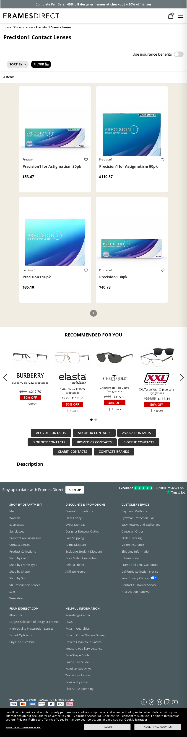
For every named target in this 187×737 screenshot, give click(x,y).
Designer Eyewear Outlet (82, 531)
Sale (12, 591)
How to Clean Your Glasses (83, 642)
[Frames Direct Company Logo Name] (31, 15)
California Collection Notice (140, 571)
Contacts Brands (114, 452)
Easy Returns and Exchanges (141, 524)
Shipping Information (136, 551)
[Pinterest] (159, 702)
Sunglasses (16, 531)
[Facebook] (144, 702)
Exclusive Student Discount (83, 551)
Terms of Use (53, 719)
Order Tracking (132, 538)
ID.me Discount (75, 545)
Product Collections (22, 551)
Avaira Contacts (136, 433)
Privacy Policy (27, 719)
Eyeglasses (16, 524)
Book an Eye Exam (77, 682)
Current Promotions (79, 511)
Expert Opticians (20, 635)
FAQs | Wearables (77, 628)
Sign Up (75, 490)
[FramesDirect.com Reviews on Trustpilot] (147, 490)
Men (12, 511)
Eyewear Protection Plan (138, 518)
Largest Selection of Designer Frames (34, 622)
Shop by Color (19, 558)
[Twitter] (151, 702)
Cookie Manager (136, 719)
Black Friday (73, 518)
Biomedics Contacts (94, 442)
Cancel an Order (132, 531)
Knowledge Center (77, 615)
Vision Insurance (133, 545)
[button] (182, 377)
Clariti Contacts (72, 452)
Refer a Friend (74, 565)
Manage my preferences (23, 727)
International (130, 558)
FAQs (69, 622)
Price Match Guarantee (80, 558)
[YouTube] (175, 702)
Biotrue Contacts (138, 442)
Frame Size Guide (77, 662)
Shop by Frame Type (23, 565)
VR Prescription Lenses (24, 585)
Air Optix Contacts (94, 433)
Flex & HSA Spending (79, 689)
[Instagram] (167, 702)
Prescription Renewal (136, 591)
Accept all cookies (158, 727)
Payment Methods (134, 511)
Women (14, 518)
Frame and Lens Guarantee (140, 565)
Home (7, 27)
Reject (107, 727)
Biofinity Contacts (49, 442)
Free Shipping (74, 538)
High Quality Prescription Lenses (31, 628)
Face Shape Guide (77, 655)
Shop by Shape (19, 571)
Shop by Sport (19, 578)
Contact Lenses (24, 27)
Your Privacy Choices (136, 578)
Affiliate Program (76, 571)
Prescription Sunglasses (25, 538)
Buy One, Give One (22, 642)
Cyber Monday (75, 524)
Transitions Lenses (78, 675)
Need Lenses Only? (78, 669)
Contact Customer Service (139, 585)
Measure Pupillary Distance (83, 648)
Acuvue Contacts (51, 433)
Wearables (16, 598)
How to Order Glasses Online (84, 635)
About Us (15, 615)
